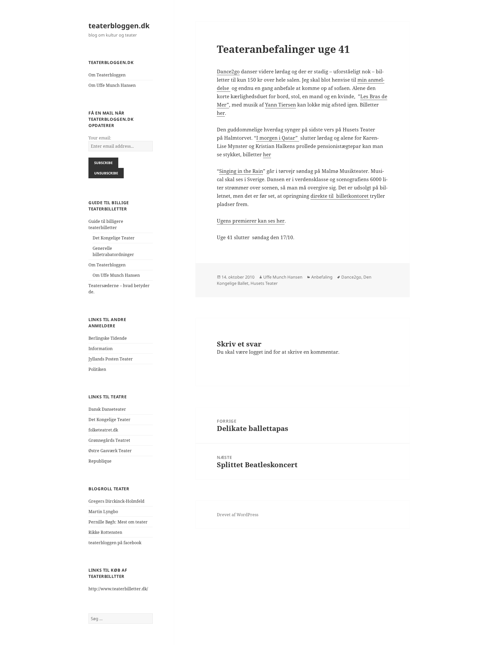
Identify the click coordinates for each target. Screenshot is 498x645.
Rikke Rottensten (105, 532)
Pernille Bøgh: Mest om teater (118, 522)
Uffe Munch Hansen (282, 277)
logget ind (260, 352)
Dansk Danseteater (107, 409)
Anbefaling (322, 277)
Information (100, 348)
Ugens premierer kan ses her (251, 220)
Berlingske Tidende (107, 338)
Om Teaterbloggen (107, 75)
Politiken (97, 369)
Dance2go (228, 71)
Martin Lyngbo (103, 511)
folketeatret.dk (103, 430)
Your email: (99, 138)
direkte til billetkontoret (340, 196)
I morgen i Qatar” (277, 137)
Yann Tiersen (280, 104)
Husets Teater (264, 283)
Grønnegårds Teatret (109, 440)
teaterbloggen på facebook (114, 542)
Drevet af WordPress (237, 515)
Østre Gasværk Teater (110, 450)
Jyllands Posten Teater (110, 359)
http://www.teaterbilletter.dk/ (118, 589)
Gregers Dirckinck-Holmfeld (116, 501)
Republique (100, 461)
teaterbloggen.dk (119, 25)
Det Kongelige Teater (114, 238)
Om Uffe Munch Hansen (112, 85)
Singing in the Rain (241, 171)
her (221, 113)
